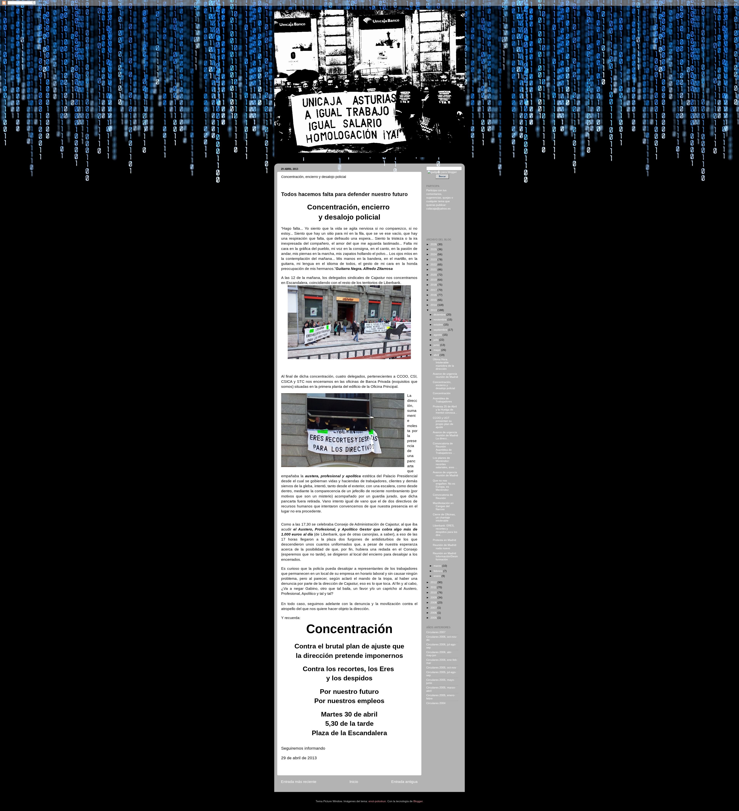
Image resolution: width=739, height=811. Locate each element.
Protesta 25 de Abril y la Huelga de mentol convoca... (445, 409)
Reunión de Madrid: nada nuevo (445, 547)
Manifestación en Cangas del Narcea (443, 506)
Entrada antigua (404, 782)
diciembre (440, 314)
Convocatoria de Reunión (443, 496)
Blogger (418, 801)
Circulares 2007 (436, 632)
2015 (434, 300)
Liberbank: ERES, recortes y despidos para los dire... (445, 530)
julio (436, 339)
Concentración (442, 393)
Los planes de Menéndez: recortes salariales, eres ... (445, 462)
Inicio (353, 782)
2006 (434, 612)
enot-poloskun (377, 801)
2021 (434, 269)
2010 (434, 592)
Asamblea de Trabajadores (442, 400)
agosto (438, 334)
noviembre (440, 319)
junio (437, 345)
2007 (434, 607)
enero (437, 576)
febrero (438, 571)
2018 (434, 284)
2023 (434, 259)
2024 (434, 254)
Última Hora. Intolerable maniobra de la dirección (443, 364)
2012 (434, 582)
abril (437, 355)
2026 (434, 244)
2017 (434, 290)
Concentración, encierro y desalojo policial (444, 385)
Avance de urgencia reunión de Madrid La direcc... (445, 435)
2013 (434, 310)
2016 (434, 295)
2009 (434, 597)
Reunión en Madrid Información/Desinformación (445, 556)
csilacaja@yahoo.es (438, 208)
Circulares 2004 (436, 703)
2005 (434, 617)
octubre (439, 324)
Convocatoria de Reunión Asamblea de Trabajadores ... (444, 448)
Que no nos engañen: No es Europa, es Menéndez (444, 485)
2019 (434, 279)
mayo (437, 350)
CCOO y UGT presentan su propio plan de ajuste (443, 422)
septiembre (441, 329)
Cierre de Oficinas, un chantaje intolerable (444, 517)
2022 (434, 264)
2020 (434, 274)
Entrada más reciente (298, 782)
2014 (434, 305)
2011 (434, 587)
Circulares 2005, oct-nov (441, 667)
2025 (434, 249)
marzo (438, 565)
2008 (434, 602)
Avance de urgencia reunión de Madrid (445, 375)
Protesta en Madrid (444, 540)
